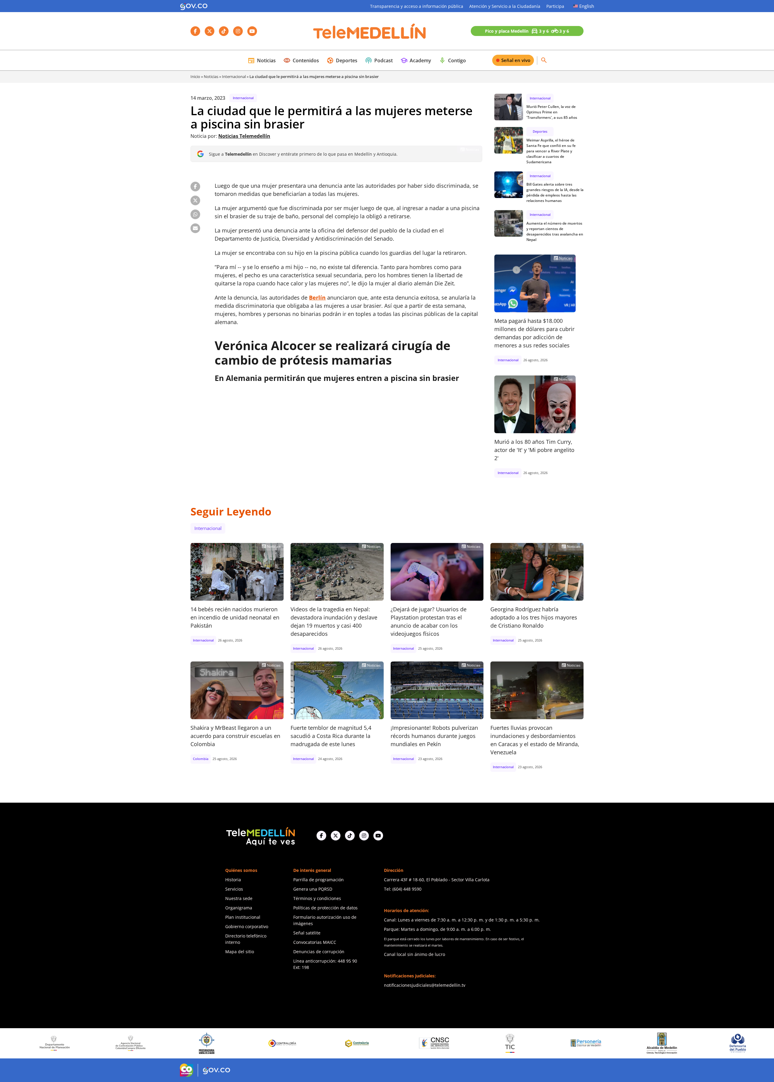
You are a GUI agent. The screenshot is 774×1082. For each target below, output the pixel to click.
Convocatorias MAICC (314, 942)
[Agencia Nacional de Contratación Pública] (57, 1043)
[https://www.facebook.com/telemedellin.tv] (321, 835)
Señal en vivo (515, 60)
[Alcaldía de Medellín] (588, 1043)
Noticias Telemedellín (244, 136)
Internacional (234, 76)
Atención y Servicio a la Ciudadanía (504, 6)
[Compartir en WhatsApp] (195, 214)
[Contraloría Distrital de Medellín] (285, 1043)
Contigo (452, 60)
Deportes (342, 60)
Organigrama (238, 908)
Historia (233, 879)
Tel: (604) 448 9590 (402, 889)
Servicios (234, 889)
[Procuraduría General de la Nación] (133, 1043)
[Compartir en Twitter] (195, 200)
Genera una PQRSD (312, 889)
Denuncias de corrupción (318, 951)
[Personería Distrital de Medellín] (513, 1043)
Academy (415, 60)
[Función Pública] (740, 1043)
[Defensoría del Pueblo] (664, 1043)
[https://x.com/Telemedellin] (335, 835)
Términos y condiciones (317, 898)
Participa (555, 6)
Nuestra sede (238, 898)
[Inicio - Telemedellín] (369, 31)
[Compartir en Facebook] (195, 186)
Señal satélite (306, 933)
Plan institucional (242, 917)
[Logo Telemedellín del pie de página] (260, 836)
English (586, 6)
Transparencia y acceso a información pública (416, 6)
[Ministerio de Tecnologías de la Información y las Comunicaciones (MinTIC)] (436, 1043)
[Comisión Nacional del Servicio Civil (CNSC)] (361, 1043)
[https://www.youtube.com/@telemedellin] (378, 835)
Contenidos (301, 60)
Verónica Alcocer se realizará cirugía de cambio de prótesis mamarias (332, 352)
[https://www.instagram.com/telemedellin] (364, 835)
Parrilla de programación (318, 879)
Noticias (262, 60)
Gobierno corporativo (246, 926)
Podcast (379, 60)
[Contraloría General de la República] (209, 1043)
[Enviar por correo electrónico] (195, 228)
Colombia (200, 758)
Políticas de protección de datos (325, 908)
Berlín (317, 297)
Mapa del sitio (239, 951)
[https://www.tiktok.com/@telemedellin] (350, 835)
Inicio (195, 76)
